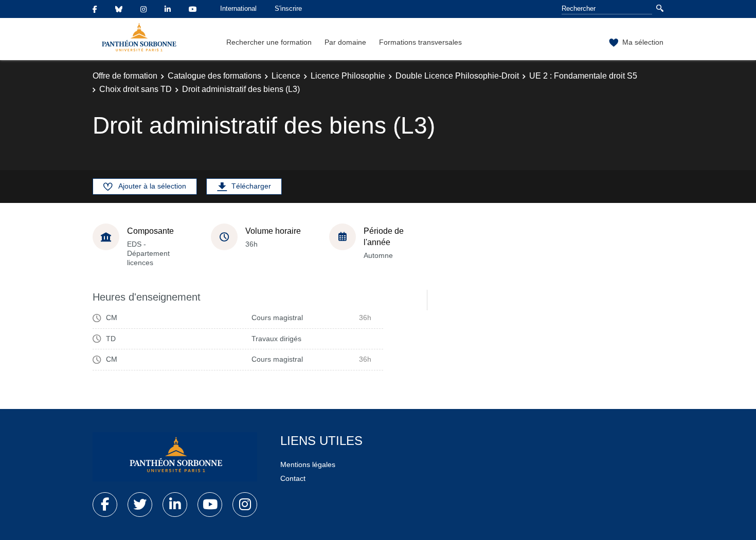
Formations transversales (420, 42)
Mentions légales (307, 464)
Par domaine (345, 42)
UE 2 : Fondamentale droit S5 (583, 75)
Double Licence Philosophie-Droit (457, 75)
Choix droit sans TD (135, 89)
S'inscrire (288, 8)
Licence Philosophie (348, 75)
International (238, 8)
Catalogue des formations (214, 75)
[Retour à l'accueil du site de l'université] (175, 456)
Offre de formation (125, 75)
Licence (286, 75)
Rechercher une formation (269, 42)
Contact (292, 478)
